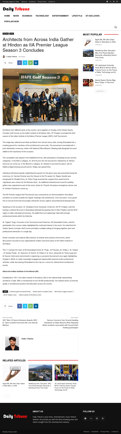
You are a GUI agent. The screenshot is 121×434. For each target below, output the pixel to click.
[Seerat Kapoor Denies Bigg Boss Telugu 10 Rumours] (88, 82)
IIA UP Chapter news (10, 295)
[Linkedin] (36, 62)
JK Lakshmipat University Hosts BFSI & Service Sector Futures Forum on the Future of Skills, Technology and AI (66, 386)
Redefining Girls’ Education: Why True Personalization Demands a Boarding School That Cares (40, 385)
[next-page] (7, 395)
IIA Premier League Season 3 (64, 291)
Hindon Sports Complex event (42, 291)
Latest (11, 33)
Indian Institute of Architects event (30, 295)
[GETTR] (110, 1)
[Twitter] (117, 1)
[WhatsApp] (30, 62)
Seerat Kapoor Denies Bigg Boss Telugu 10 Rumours (105, 81)
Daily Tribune (12, 56)
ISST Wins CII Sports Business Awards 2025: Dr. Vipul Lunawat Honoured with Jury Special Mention (20, 322)
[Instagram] (113, 1)
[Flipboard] (107, 1)
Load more (100, 91)
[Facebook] (19, 62)
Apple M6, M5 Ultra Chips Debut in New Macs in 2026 (14, 384)
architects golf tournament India (20, 291)
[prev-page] (4, 395)
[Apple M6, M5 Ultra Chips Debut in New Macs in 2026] (14, 372)
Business (5, 33)
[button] (115, 27)
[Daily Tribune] (4, 56)
